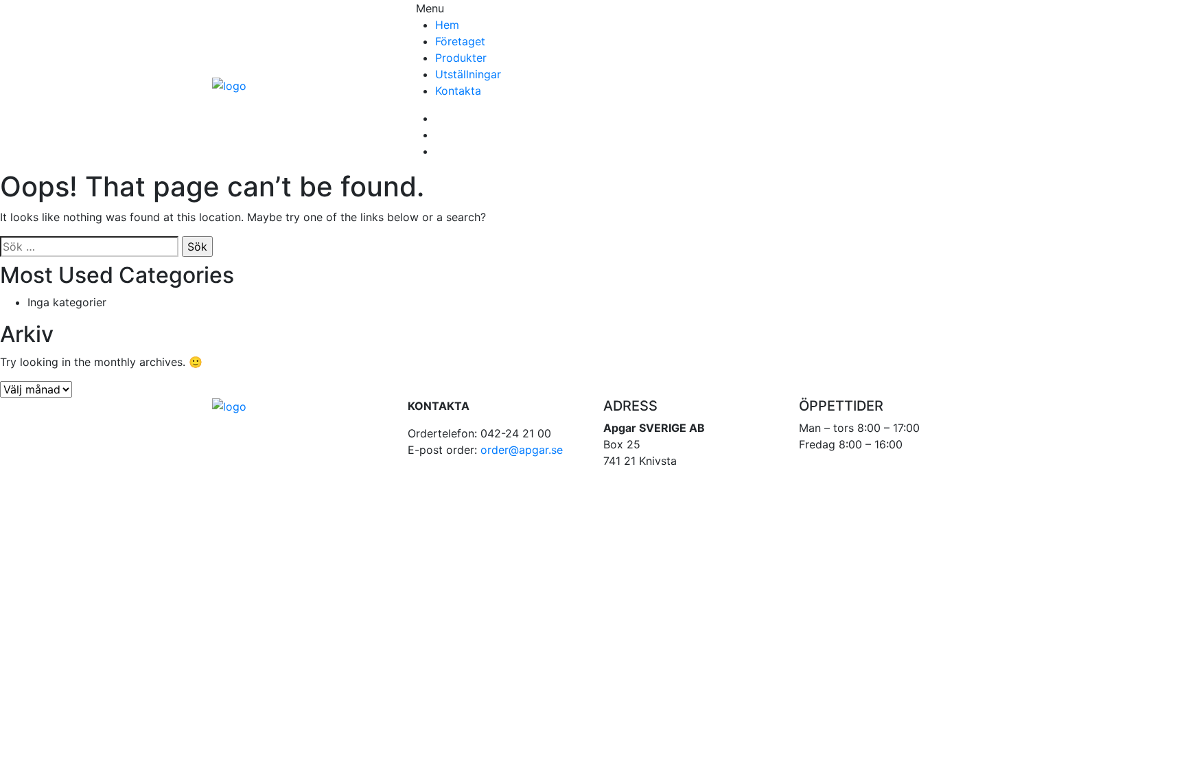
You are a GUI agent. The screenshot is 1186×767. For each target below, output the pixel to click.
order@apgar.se (521, 450)
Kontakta (458, 91)
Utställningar (468, 74)
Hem (447, 25)
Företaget (460, 41)
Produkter (461, 58)
